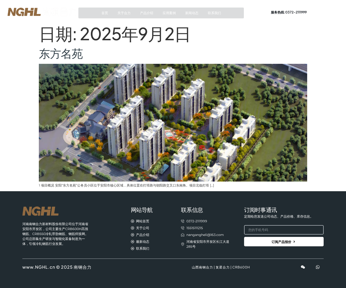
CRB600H (241, 267)
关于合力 (124, 13)
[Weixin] (303, 267)
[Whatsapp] (318, 267)
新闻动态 (191, 13)
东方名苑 (61, 53)
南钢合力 (83, 267)
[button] (288, 12)
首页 (104, 13)
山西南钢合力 (202, 267)
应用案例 (169, 13)
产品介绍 (146, 13)
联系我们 (214, 13)
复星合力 (223, 267)
